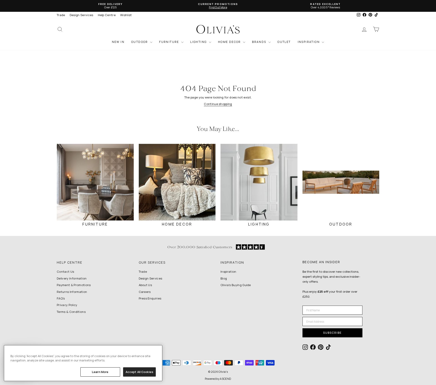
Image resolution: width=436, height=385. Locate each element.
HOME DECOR (230, 42)
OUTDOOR (140, 42)
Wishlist (126, 15)
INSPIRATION (309, 42)
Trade (61, 15)
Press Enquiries (150, 298)
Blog (223, 278)
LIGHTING (199, 42)
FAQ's (61, 298)
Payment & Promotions (74, 285)
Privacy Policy (67, 305)
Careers (145, 292)
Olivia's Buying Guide (235, 285)
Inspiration (228, 272)
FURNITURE (169, 42)
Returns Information (72, 292)
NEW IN (118, 42)
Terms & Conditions (71, 312)
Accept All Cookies (139, 372)
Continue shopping (218, 104)
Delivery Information (72, 278)
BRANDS (259, 42)
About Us (145, 285)
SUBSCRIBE (332, 333)
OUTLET (284, 42)
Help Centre (107, 15)
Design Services (81, 15)
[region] (83, 363)
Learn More (100, 372)
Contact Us (65, 272)
